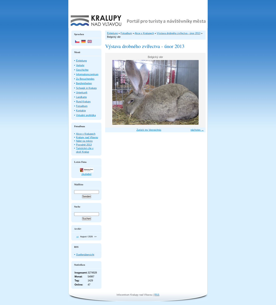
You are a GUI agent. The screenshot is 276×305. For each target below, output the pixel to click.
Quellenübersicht (85, 254)
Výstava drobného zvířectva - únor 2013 (178, 33)
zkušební (86, 174)
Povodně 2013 (84, 144)
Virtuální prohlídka (86, 115)
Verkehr (80, 65)
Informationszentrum (87, 74)
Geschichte (82, 69)
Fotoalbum (81, 106)
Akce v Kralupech (85, 133)
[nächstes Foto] (199, 92)
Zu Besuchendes (85, 78)
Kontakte (81, 110)
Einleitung (81, 60)
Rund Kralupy (83, 101)
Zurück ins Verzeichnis (148, 129)
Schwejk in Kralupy (86, 88)
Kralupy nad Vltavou (87, 137)
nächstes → (197, 129)
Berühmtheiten (84, 83)
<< (77, 236)
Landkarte (81, 97)
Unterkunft (81, 92)
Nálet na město (84, 141)
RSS (156, 294)
